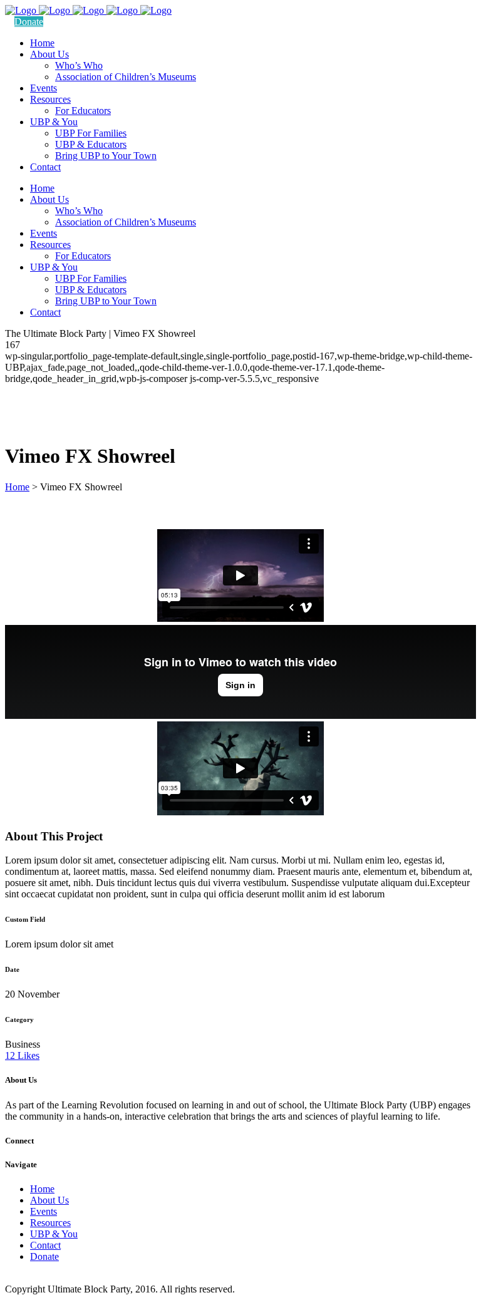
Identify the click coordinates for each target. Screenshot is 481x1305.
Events (43, 1211)
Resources (50, 1222)
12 (22, 1055)
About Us (49, 1200)
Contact (45, 1245)
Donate (28, 21)
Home (17, 487)
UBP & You (54, 1234)
